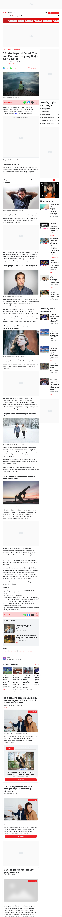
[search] (46, 13)
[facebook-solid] (28, 102)
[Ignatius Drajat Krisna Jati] (4, 658)
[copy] (36, 102)
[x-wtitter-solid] (32, 102)
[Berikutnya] (39, 675)
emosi (17, 114)
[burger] (58, 16)
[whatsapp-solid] (24, 102)
